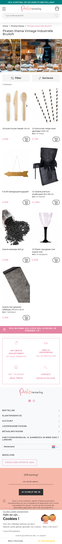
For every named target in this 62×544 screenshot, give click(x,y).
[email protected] (46, 378)
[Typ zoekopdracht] (55, 16)
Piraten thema (17, 26)
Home (5, 26)
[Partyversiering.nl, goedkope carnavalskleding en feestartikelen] (31, 6)
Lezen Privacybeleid (11, 531)
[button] (31, 447)
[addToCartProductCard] (26, 139)
